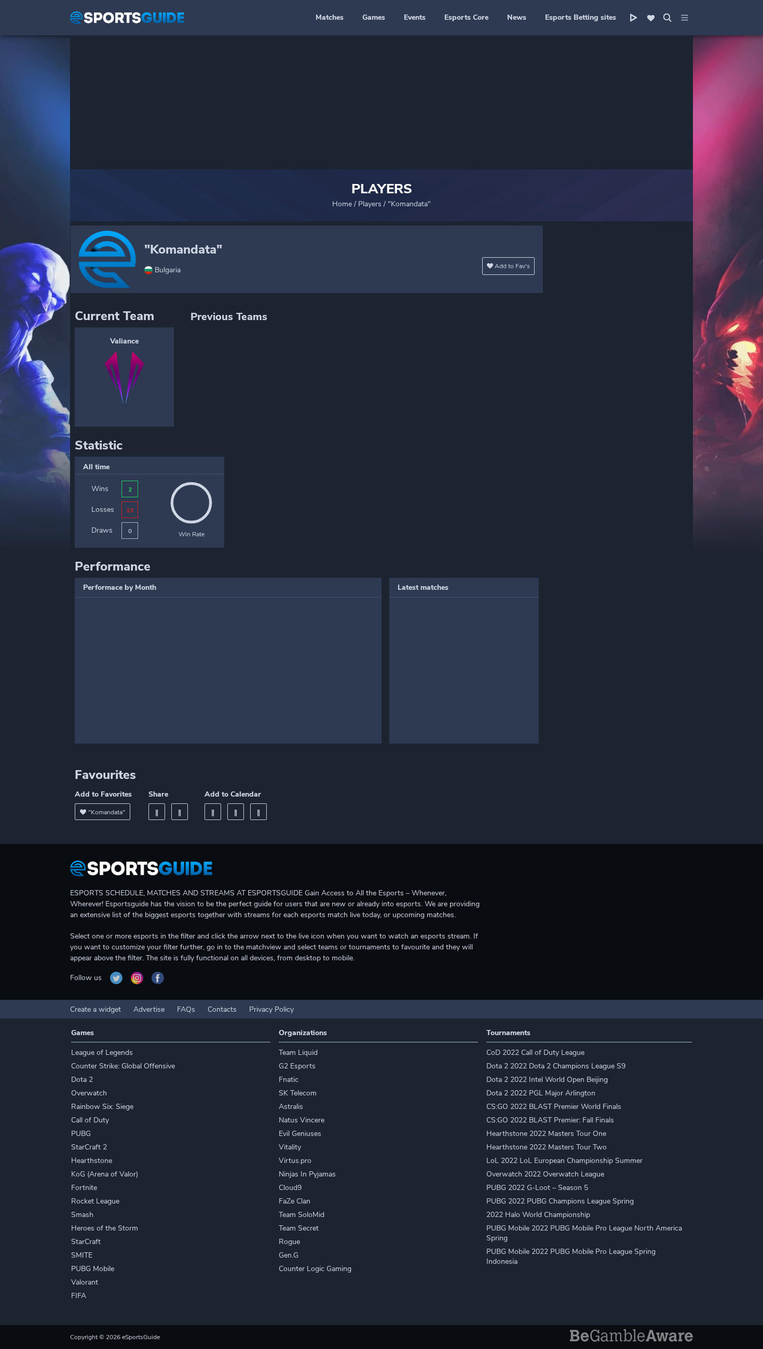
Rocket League (95, 1201)
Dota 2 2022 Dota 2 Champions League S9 (555, 1066)
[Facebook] (156, 811)
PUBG (81, 1134)
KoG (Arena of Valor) (104, 1174)
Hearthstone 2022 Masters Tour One (546, 1134)
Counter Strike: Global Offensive (123, 1066)
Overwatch (89, 1093)
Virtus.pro (295, 1161)
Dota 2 (82, 1080)
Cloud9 (290, 1188)
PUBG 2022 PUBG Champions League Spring (560, 1201)
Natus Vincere (301, 1120)
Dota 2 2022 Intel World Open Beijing (547, 1080)
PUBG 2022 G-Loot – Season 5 (537, 1188)
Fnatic (288, 1080)
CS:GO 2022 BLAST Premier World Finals (553, 1107)
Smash (82, 1215)
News (516, 17)
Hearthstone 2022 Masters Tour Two (546, 1147)
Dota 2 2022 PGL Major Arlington (540, 1093)
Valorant (84, 1282)
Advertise (149, 1009)
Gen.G (288, 1255)
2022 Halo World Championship (538, 1215)
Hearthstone (91, 1161)
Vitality (290, 1147)
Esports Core (466, 17)
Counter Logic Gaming (315, 1269)
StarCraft (86, 1242)
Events (415, 17)
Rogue (289, 1242)
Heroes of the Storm (104, 1228)
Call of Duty (90, 1120)
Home (342, 204)
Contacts (222, 1009)
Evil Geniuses (300, 1134)
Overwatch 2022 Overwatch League (545, 1174)
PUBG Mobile (92, 1269)
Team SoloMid (301, 1215)
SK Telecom (298, 1093)
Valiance (124, 341)
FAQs (186, 1009)
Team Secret (299, 1228)
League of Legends (102, 1052)
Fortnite (84, 1188)
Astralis (291, 1107)
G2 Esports (297, 1066)
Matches (330, 17)
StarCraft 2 (89, 1147)
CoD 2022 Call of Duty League (535, 1052)
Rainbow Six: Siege (102, 1107)
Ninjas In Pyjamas (307, 1174)
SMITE (81, 1255)
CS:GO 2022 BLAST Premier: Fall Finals (550, 1120)
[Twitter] (179, 811)
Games (373, 17)
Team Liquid (298, 1052)
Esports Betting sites (580, 17)
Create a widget (95, 1009)
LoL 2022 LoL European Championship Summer (564, 1161)
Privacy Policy (271, 1009)
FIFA (78, 1296)
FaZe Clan (294, 1201)
